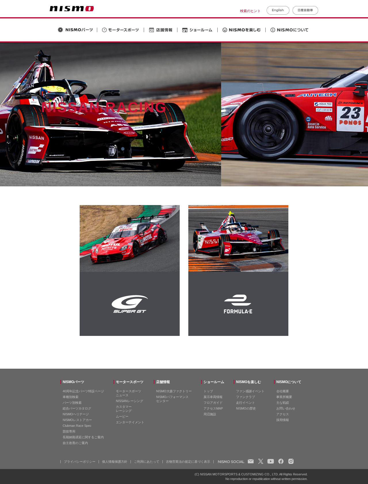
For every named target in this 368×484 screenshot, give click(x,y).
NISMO (72, 8)
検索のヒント (250, 11)
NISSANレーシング (129, 401)
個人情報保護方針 (114, 461)
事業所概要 (284, 397)
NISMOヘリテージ (76, 414)
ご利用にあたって (146, 461)
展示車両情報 (213, 397)
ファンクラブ (245, 397)
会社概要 (282, 391)
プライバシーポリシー (79, 461)
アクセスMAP (213, 408)
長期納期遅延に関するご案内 (83, 437)
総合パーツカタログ (77, 408)
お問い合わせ (285, 408)
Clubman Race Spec (77, 425)
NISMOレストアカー (77, 420)
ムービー (122, 416)
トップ (208, 391)
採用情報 (282, 420)
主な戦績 (282, 402)
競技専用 (69, 431)
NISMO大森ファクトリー (174, 391)
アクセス (282, 414)
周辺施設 (210, 414)
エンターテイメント (130, 422)
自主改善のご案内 (75, 443)
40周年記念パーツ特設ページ (83, 391)
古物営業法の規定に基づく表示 (188, 461)
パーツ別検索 (72, 402)
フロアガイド (213, 402)
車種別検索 (70, 397)
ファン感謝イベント (250, 391)
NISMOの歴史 (246, 408)
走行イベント (245, 402)
